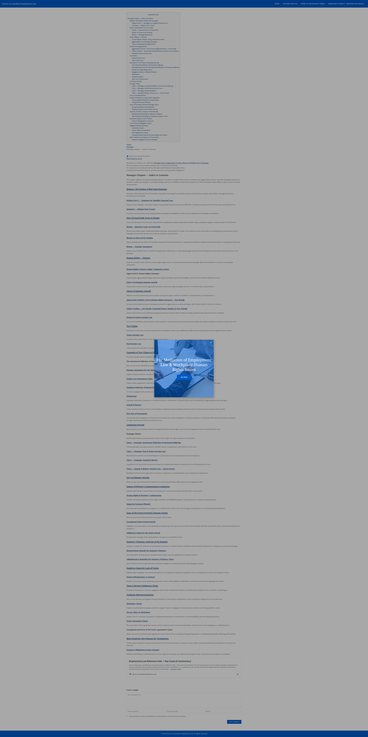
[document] (184, 368)
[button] (211, 342)
